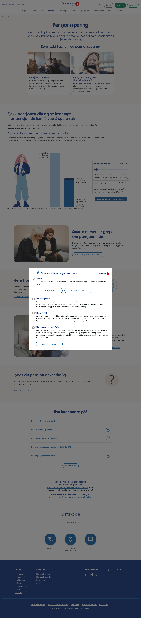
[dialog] (70, 309)
